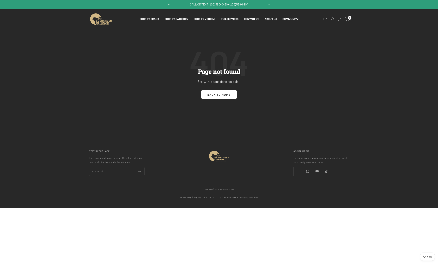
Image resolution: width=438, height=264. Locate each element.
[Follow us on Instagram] (307, 171)
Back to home (219, 94)
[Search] (332, 19)
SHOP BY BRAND (149, 19)
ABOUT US (271, 19)
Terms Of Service (231, 197)
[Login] (339, 19)
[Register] (139, 171)
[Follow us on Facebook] (298, 171)
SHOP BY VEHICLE (204, 19)
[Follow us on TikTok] (326, 171)
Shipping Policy (201, 197)
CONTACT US (251, 19)
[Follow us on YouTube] (317, 171)
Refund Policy (186, 197)
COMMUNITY (290, 19)
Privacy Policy (215, 197)
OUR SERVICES (230, 19)
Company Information (249, 197)
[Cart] (347, 19)
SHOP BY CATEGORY (176, 19)
